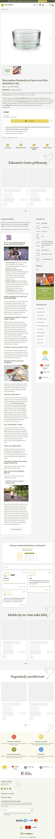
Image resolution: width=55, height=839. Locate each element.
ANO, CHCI (27, 421)
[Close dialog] (42, 402)
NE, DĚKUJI (27, 426)
